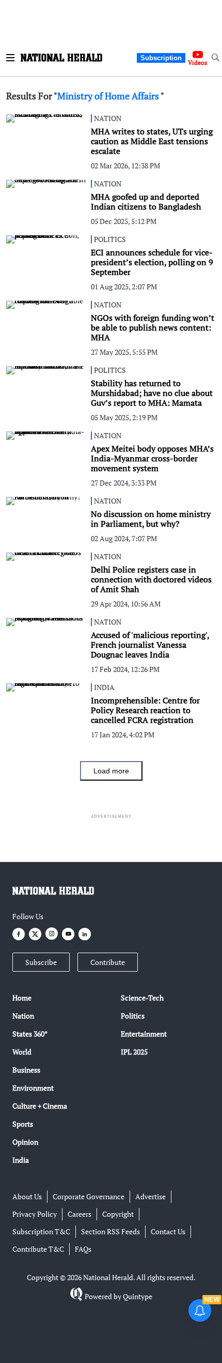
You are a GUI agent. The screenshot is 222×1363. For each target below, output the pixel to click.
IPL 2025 (134, 1052)
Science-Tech (142, 998)
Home (21, 998)
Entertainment (144, 1034)
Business (26, 1070)
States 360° (29, 1034)
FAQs (83, 1249)
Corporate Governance (88, 1196)
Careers (79, 1214)
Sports (22, 1124)
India (20, 1160)
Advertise (150, 1196)
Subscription (161, 58)
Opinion (25, 1142)
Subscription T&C (41, 1231)
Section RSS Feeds (110, 1231)
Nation (23, 1016)
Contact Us (168, 1231)
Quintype (137, 1296)
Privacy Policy (34, 1214)
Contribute (107, 962)
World (21, 1052)
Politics (133, 1016)
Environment (33, 1088)
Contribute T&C (38, 1249)
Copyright (118, 1214)
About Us (27, 1196)
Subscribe (41, 962)
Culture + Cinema (39, 1106)
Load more (111, 771)
